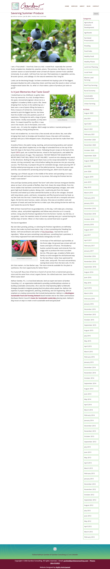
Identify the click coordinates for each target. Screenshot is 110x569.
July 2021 (87, 118)
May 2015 (87, 341)
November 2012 (90, 489)
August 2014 (88, 389)
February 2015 (89, 357)
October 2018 (89, 219)
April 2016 (88, 288)
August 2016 (88, 272)
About (82, 6)
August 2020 (88, 161)
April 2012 (88, 526)
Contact (96, 6)
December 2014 (90, 367)
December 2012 (90, 484)
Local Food (43, 16)
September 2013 (90, 442)
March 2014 (88, 410)
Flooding (87, 46)
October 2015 (89, 320)
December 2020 (90, 140)
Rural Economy (89, 91)
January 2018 (89, 224)
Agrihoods (88, 33)
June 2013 (87, 452)
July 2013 (87, 447)
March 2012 (88, 532)
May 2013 (87, 458)
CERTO (18, 152)
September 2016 (90, 267)
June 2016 (87, 277)
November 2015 (90, 314)
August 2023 (88, 113)
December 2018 (90, 208)
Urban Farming (89, 104)
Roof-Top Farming (90, 85)
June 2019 (87, 182)
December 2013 (90, 426)
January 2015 (89, 362)
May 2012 (87, 521)
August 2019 (88, 177)
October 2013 (89, 436)
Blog (88, 6)
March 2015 (88, 352)
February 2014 (89, 415)
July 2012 (87, 511)
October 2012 (89, 495)
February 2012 (89, 537)
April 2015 (88, 346)
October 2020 (89, 150)
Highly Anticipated (62, 567)
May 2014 (87, 399)
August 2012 (88, 505)
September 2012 (90, 500)
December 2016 (90, 256)
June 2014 (87, 394)
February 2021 (89, 134)
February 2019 (89, 198)
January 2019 (89, 203)
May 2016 (87, 283)
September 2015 (90, 325)
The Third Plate (47, 232)
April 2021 (88, 124)
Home (67, 6)
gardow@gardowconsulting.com (76, 561)
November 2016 (90, 261)
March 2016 (88, 293)
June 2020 (87, 171)
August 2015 (88, 330)
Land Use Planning (91, 67)
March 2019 (88, 193)
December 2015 (90, 309)
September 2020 (90, 156)
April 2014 (88, 405)
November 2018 (90, 214)
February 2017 (89, 246)
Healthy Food (35, 16)
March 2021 (88, 129)
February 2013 (89, 473)
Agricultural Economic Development (89, 24)
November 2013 (90, 431)
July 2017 (87, 235)
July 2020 (87, 166)
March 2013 (88, 468)
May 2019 (87, 187)
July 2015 (87, 336)
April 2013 (88, 463)
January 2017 (89, 251)
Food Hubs (88, 51)
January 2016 (89, 304)
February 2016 (89, 299)
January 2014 (89, 420)
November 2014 (90, 373)
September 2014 (90, 383)
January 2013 (89, 479)
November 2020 (90, 145)
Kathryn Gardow (17, 16)
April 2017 (88, 240)
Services (74, 6)
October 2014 (89, 378)
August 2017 (88, 230)
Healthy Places (89, 62)
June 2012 (87, 516)
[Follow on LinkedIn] (55, 549)
